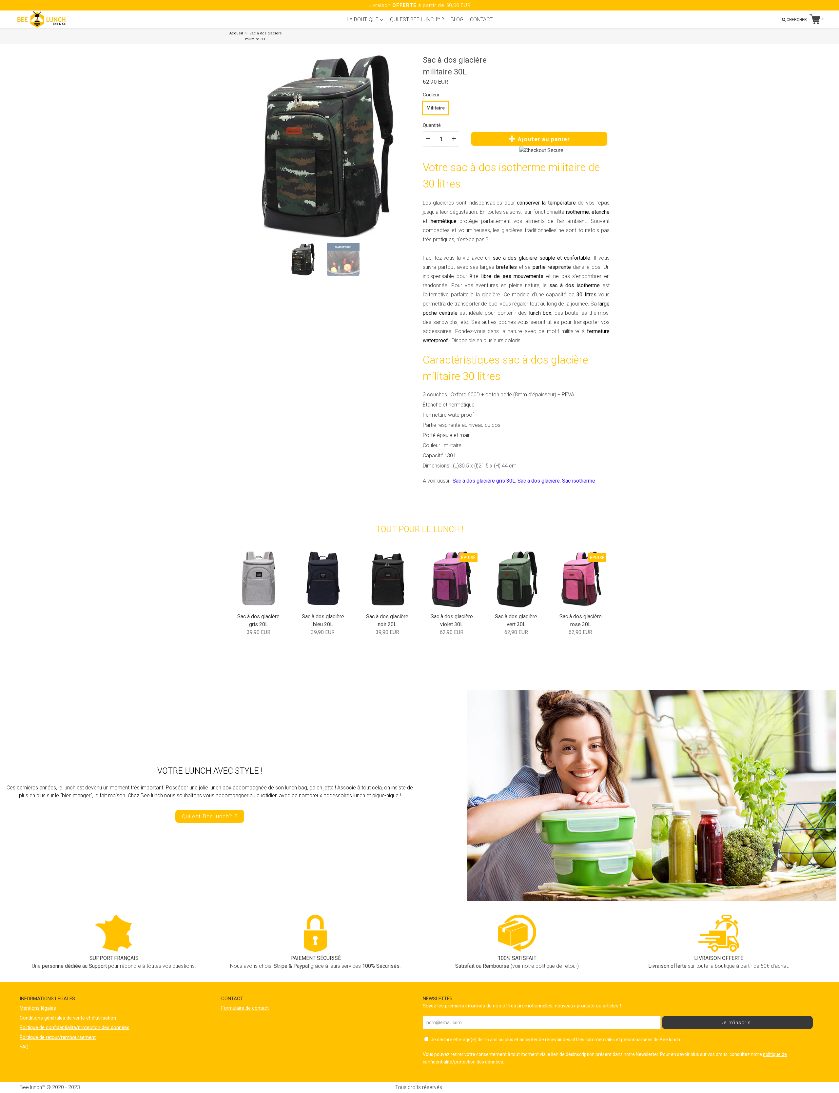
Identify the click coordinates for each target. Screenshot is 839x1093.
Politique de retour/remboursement (58, 1037)
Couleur (431, 95)
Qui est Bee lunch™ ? (210, 816)
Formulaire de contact (245, 1008)
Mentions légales (38, 1008)
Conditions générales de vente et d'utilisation (68, 1018)
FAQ (24, 1047)
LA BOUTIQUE (363, 19)
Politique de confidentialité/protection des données (74, 1027)
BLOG (457, 19)
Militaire (435, 107)
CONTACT (481, 19)
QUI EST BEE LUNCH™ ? (417, 19)
